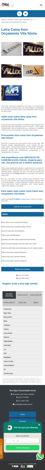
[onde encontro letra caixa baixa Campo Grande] (33, 71)
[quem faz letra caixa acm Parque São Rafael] (11, 93)
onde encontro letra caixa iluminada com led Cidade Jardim (22, 248)
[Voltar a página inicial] (7, 5)
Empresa (22, 421)
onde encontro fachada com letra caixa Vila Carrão (19, 244)
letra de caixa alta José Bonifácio (13, 231)
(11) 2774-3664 (14, 199)
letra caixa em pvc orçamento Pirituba (15, 222)
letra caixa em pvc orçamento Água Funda (16, 227)
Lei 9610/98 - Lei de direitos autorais (30, 382)
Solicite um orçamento (22, 207)
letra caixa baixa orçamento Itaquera (14, 261)
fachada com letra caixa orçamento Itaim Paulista (18, 239)
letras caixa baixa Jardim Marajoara (14, 252)
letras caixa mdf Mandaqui (11, 235)
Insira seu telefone (22, 436)
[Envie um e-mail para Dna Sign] (25, 13)
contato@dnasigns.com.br (23, 404)
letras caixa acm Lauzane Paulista (13, 257)
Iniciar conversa (22, 448)
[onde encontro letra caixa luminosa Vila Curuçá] (11, 49)
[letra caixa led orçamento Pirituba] (11, 71)
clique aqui (26, 199)
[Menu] (41, 5)
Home (22, 414)
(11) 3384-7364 (23, 278)
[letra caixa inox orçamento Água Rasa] (33, 49)
